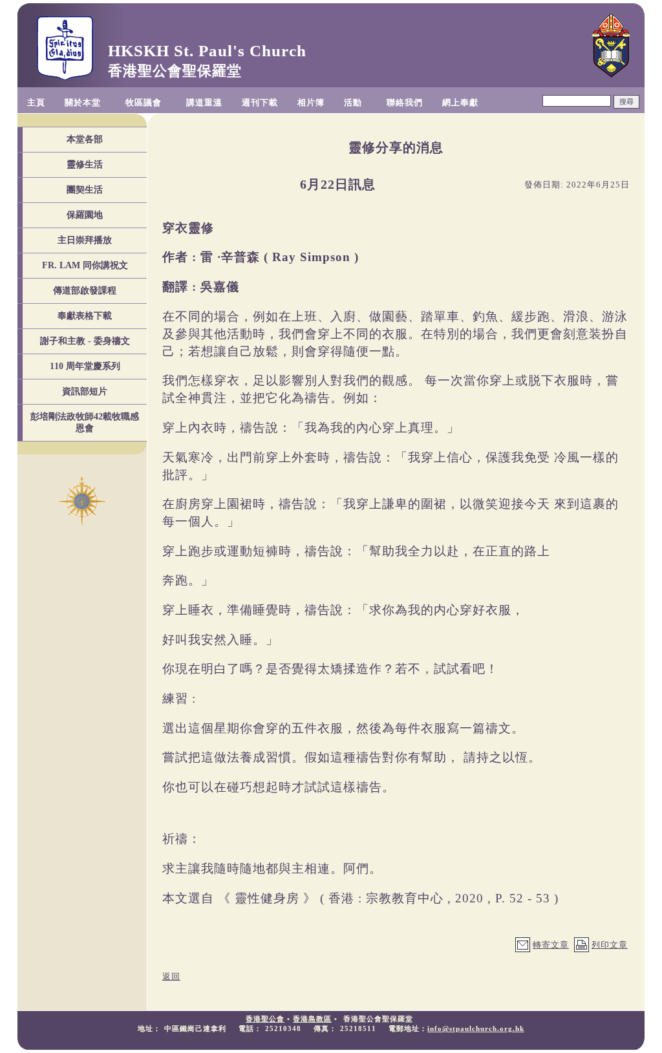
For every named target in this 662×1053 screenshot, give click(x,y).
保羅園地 (85, 215)
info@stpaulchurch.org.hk (475, 1028)
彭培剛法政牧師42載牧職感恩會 (84, 422)
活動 (353, 102)
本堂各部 (85, 139)
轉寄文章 (551, 945)
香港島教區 (312, 1019)
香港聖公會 (265, 1019)
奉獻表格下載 (85, 316)
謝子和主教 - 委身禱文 (85, 341)
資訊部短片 (84, 391)
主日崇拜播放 (85, 240)
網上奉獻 (460, 102)
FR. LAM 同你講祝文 (85, 265)
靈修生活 (85, 164)
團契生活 (85, 190)
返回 (171, 976)
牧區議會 (143, 102)
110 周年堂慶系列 (85, 366)
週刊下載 (260, 102)
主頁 (36, 102)
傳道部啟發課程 (84, 290)
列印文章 (610, 945)
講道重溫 (204, 102)
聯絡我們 (405, 102)
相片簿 (311, 102)
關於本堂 (83, 102)
